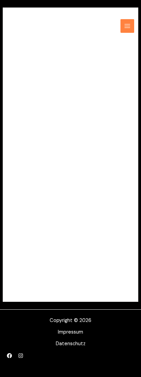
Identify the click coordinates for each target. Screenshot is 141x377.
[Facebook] (9, 355)
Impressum (70, 332)
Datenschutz (71, 343)
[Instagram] (20, 355)
